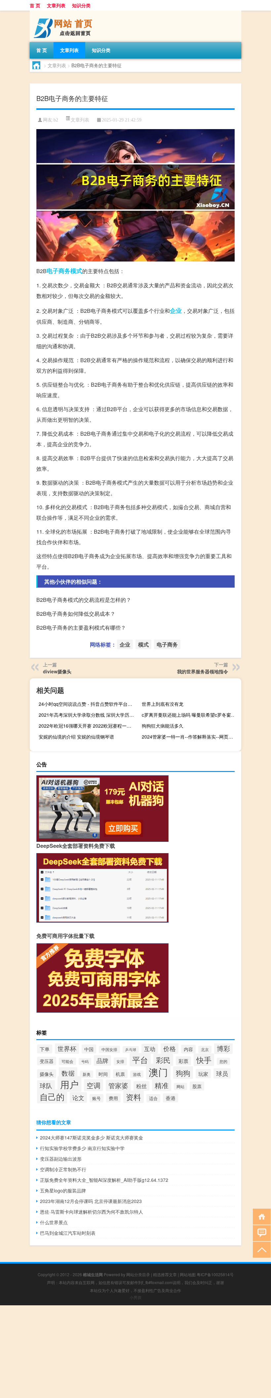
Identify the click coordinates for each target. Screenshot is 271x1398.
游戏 (137, 1074)
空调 (93, 1085)
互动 (149, 1049)
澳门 (158, 1072)
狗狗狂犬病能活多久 (162, 725)
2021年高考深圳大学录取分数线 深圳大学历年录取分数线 (87, 714)
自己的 (52, 1096)
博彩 (223, 1048)
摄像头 (47, 1073)
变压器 (47, 1061)
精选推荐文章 (165, 1274)
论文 (78, 1097)
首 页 (35, 5)
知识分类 (81, 5)
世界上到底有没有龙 (162, 703)
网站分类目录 (138, 1274)
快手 (204, 1059)
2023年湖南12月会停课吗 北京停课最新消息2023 (91, 1201)
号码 (85, 1061)
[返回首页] (260, 1216)
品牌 (102, 1060)
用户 (69, 1084)
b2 (56, 120)
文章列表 (56, 5)
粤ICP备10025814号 (215, 1274)
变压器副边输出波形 (61, 1158)
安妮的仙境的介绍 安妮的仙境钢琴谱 (76, 736)
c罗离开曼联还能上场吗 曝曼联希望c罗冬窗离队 (191, 714)
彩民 (163, 1060)
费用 (113, 1097)
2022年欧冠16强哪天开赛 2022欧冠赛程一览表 (87, 725)
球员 (222, 1073)
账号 (96, 1098)
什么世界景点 (54, 1222)
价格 (169, 1048)
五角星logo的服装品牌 (63, 1190)
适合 (153, 1098)
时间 (103, 1073)
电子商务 (58, 270)
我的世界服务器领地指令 (202, 671)
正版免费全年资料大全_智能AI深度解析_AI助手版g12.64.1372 (104, 1180)
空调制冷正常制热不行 (63, 1169)
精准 (162, 1085)
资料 (133, 1096)
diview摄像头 (57, 671)
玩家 (203, 1073)
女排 (120, 1061)
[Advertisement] (135, 1351)
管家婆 (118, 1085)
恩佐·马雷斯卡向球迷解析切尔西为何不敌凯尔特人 (91, 1211)
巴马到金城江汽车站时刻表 (68, 1232)
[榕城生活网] (64, 13)
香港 (170, 1097)
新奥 (87, 1074)
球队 (46, 1085)
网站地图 (188, 1274)
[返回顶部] (260, 1249)
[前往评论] (260, 1232)
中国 (89, 1048)
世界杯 (67, 1048)
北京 (205, 1049)
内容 (188, 1049)
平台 (140, 1059)
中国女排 (109, 1049)
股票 (197, 1086)
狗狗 (183, 1072)
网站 (180, 1086)
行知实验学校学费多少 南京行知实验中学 (82, 1148)
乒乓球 (130, 1049)
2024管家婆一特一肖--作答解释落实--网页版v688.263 (191, 736)
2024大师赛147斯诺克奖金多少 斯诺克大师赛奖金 (91, 1137)
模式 (76, 270)
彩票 (183, 1060)
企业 (176, 310)
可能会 (67, 1061)
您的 (223, 1061)
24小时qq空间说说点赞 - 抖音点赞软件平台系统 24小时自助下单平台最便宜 (87, 703)
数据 (68, 1073)
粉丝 (141, 1086)
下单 (45, 1048)
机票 (120, 1073)
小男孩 (135, 1297)
